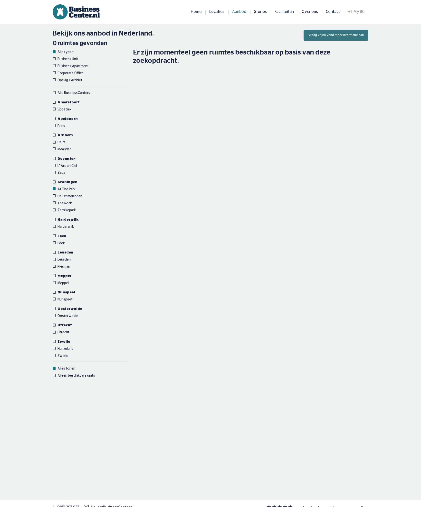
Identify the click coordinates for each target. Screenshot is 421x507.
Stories (260, 12)
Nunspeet (66, 292)
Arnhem (65, 135)
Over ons (310, 12)
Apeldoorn (67, 119)
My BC (357, 12)
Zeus (61, 172)
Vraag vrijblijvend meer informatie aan (336, 35)
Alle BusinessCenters (73, 93)
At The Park (66, 189)
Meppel (64, 276)
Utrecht (64, 325)
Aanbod (239, 12)
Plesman (63, 266)
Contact (333, 12)
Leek (62, 236)
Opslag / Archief (69, 80)
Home (196, 12)
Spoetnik (64, 109)
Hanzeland (65, 349)
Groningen (67, 182)
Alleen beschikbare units (76, 375)
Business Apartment (73, 66)
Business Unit (67, 59)
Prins (61, 126)
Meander (64, 149)
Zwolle (63, 342)
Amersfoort (68, 102)
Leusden (65, 252)
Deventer (66, 159)
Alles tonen (66, 368)
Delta (61, 142)
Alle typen (65, 52)
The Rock (64, 203)
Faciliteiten (284, 12)
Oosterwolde (69, 309)
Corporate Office (70, 73)
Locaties (216, 12)
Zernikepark (66, 210)
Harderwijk (68, 219)
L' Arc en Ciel (67, 166)
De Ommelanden (69, 196)
